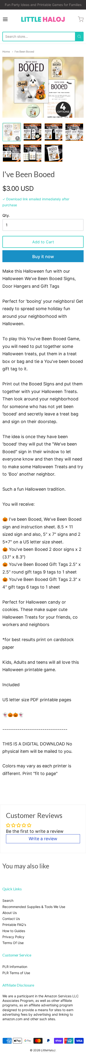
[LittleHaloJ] (43, 19)
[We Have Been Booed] (11, 153)
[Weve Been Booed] (32, 132)
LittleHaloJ (48, 1050)
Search (7, 900)
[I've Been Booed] (74, 132)
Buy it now (43, 256)
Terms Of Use (13, 943)
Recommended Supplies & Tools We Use (33, 907)
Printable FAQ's (14, 925)
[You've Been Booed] (53, 153)
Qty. (6, 215)
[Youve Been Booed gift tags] (32, 153)
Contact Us (11, 919)
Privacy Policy (13, 937)
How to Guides (13, 931)
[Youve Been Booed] (53, 132)
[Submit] (79, 36)
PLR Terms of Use (16, 973)
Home (6, 51)
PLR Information (14, 967)
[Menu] (10, 19)
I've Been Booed (24, 51)
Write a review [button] (43, 838)
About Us (9, 913)
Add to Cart (43, 241)
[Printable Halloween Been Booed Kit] (11, 132)
